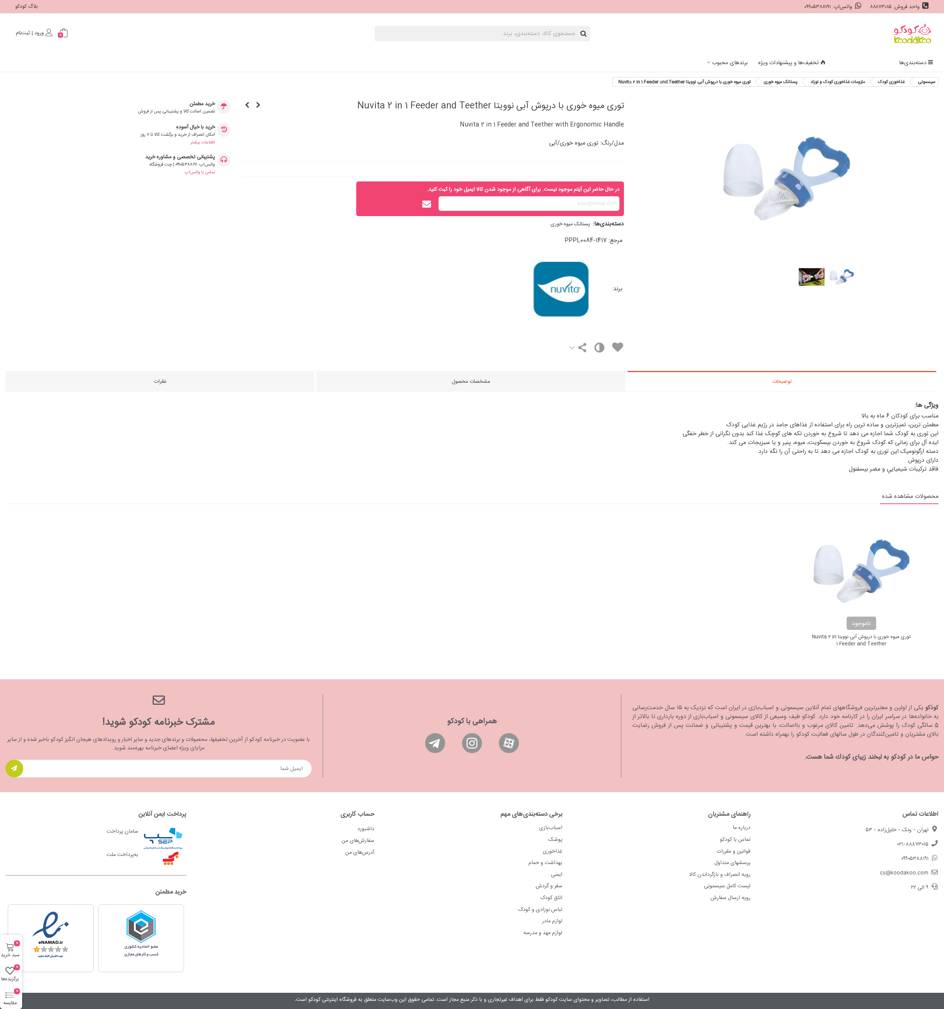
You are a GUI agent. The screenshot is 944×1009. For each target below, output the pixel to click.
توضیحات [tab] (782, 381)
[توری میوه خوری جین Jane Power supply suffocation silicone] (258, 105)
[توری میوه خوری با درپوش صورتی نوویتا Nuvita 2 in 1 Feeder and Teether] (247, 105)
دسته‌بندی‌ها (912, 62)
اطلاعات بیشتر (202, 142)
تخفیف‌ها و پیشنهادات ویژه (788, 62)
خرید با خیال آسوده (195, 127)
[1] (14, 768)
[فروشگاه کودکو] (912, 33)
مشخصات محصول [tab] (471, 381)
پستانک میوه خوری (570, 224)
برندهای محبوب (730, 62)
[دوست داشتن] (617, 348)
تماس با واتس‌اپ (200, 172)
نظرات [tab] (160, 381)
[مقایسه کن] (599, 349)
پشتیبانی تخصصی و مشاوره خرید (180, 157)
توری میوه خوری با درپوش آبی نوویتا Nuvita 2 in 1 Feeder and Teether (861, 641)
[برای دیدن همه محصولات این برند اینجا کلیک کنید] (518, 289)
